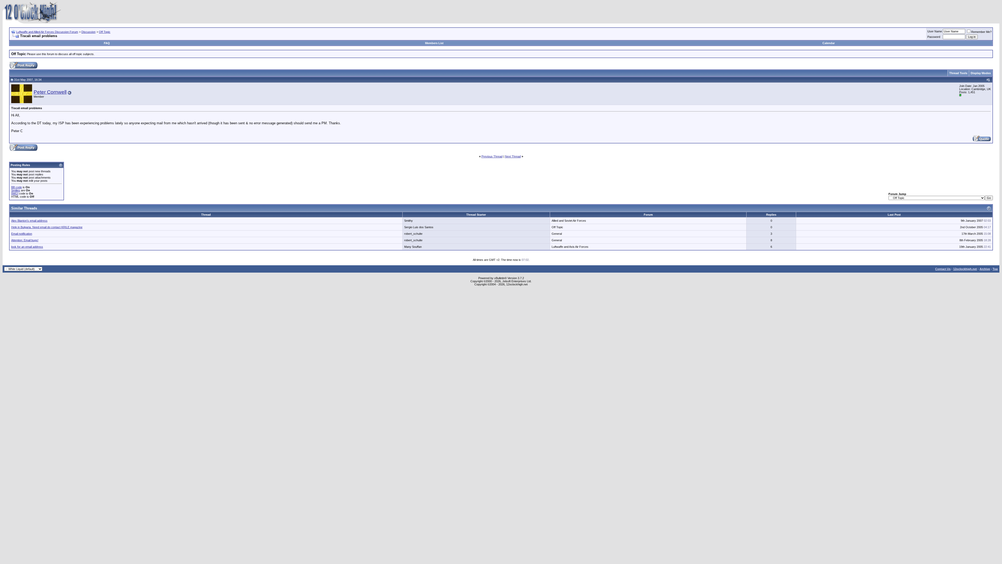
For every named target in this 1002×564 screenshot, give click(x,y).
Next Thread (513, 156)
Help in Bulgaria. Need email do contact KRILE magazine (46, 227)
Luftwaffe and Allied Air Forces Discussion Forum (47, 31)
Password (933, 36)
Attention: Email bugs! (24, 240)
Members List (434, 43)
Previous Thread (492, 156)
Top (995, 269)
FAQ (107, 43)
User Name (934, 31)
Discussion (88, 31)
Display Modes (981, 73)
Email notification (21, 233)
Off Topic (104, 31)
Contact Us (943, 269)
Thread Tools (958, 73)
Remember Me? (981, 31)
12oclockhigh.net (965, 269)
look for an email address (27, 246)
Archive (985, 269)
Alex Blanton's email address (29, 220)
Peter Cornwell (50, 92)
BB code (16, 187)
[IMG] (14, 193)
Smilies (15, 190)
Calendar (828, 43)
